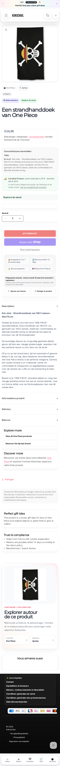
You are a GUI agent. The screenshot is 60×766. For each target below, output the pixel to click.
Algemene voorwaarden (19, 741)
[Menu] (6, 15)
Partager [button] (9, 479)
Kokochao (11, 729)
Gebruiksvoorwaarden (16, 702)
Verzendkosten (36, 136)
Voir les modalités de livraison (33, 187)
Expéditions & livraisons (17, 686)
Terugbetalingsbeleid (19, 733)
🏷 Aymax (24, 88)
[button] (55, 15)
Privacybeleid (19, 737)
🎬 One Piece (9, 88)
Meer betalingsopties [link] (30, 249)
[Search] (47, 15)
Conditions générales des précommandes (26, 698)
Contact (10, 682)
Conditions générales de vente (20, 694)
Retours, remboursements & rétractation (25, 690)
